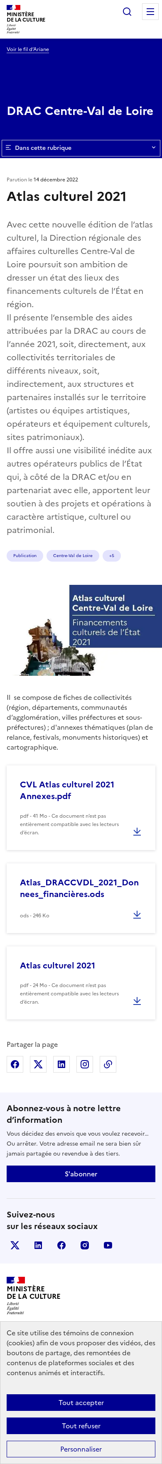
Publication (25, 555)
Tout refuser (81, 1426)
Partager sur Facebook (15, 1064)
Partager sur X (38, 1064)
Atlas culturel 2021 (57, 965)
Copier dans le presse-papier (108, 1064)
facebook (61, 1245)
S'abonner (81, 1174)
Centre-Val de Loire (73, 555)
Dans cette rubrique (43, 148)
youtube (108, 1245)
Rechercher (127, 11)
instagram (84, 1245)
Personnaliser (81, 1449)
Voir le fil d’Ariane (28, 49)
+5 (111, 555)
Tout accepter (81, 1403)
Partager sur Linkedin (61, 1064)
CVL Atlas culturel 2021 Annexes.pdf (67, 790)
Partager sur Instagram (84, 1064)
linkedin (38, 1245)
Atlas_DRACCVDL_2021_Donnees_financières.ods (79, 888)
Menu (150, 11)
